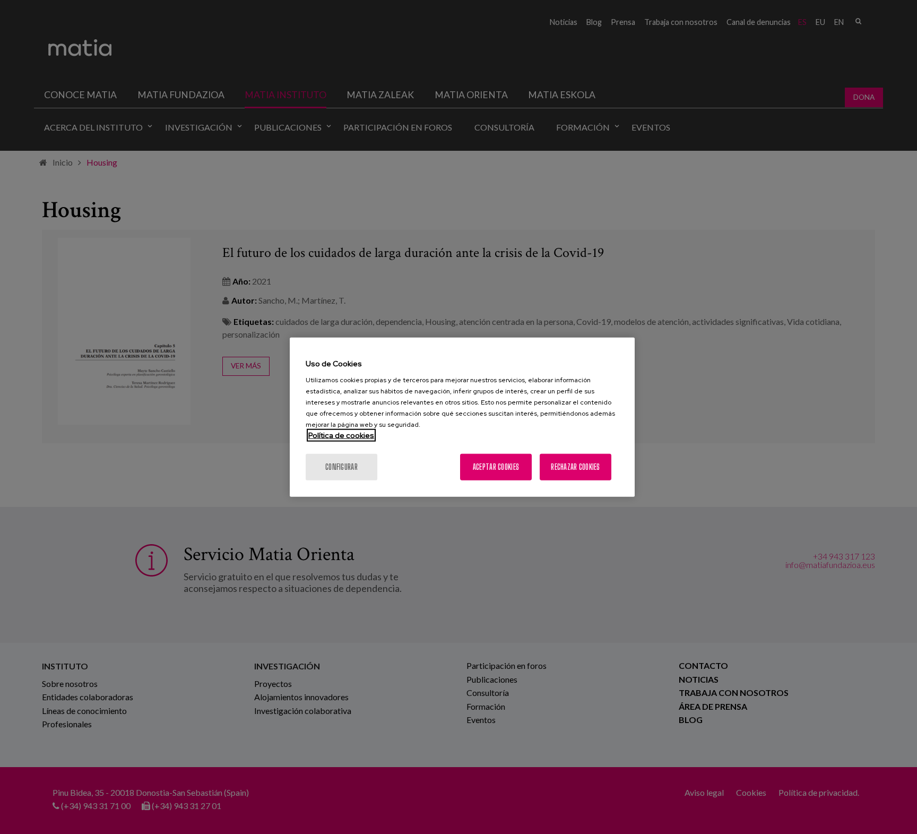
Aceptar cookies (496, 466)
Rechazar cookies (575, 466)
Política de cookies (341, 435)
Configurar (341, 466)
